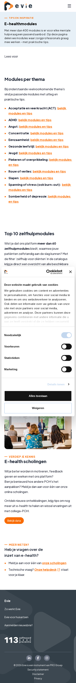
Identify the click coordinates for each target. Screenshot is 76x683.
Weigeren (38, 408)
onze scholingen (54, 563)
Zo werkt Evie (12, 609)
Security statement (38, 669)
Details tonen (56, 384)
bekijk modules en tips (34, 120)
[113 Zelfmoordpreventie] (38, 640)
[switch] (66, 346)
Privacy (38, 678)
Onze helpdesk (47, 569)
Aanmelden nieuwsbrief (18, 625)
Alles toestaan (38, 395)
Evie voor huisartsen (16, 617)
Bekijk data (14, 520)
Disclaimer (38, 674)
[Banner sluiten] (70, 271)
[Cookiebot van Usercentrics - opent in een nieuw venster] (47, 272)
